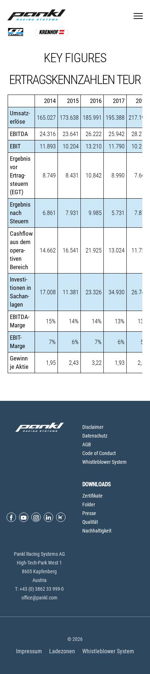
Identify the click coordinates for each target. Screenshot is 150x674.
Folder (88, 504)
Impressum (29, 651)
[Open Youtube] (23, 517)
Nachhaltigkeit (96, 531)
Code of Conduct (99, 453)
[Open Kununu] (61, 517)
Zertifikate (92, 496)
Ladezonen (62, 651)
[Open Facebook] (11, 517)
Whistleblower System (104, 462)
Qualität (90, 522)
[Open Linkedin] (48, 517)
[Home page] (38, 14)
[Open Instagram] (36, 517)
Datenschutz (94, 436)
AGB (86, 444)
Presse (89, 513)
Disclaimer (92, 427)
